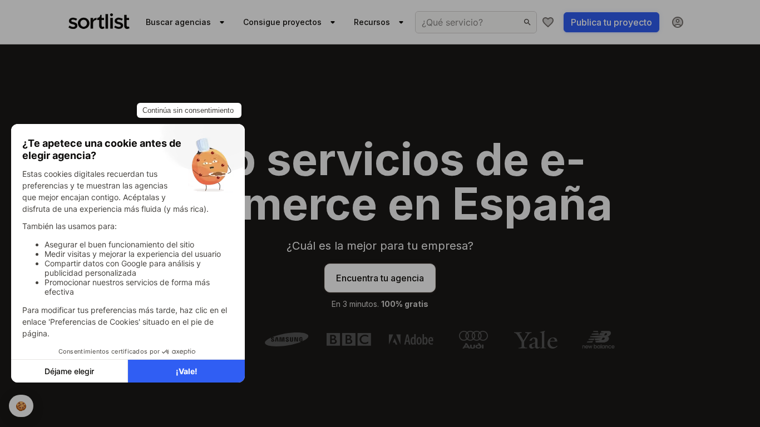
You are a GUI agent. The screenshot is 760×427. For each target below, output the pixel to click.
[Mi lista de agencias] (548, 22)
